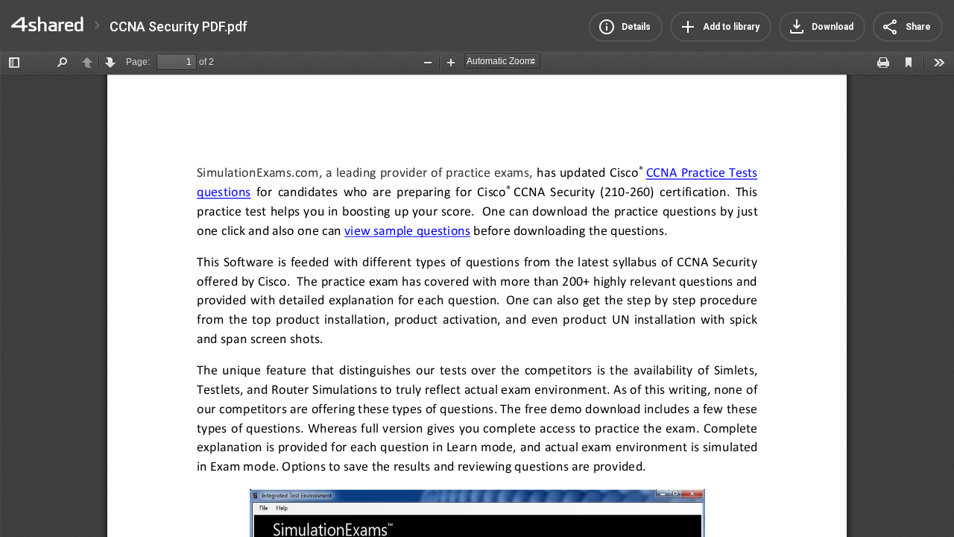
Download (832, 27)
